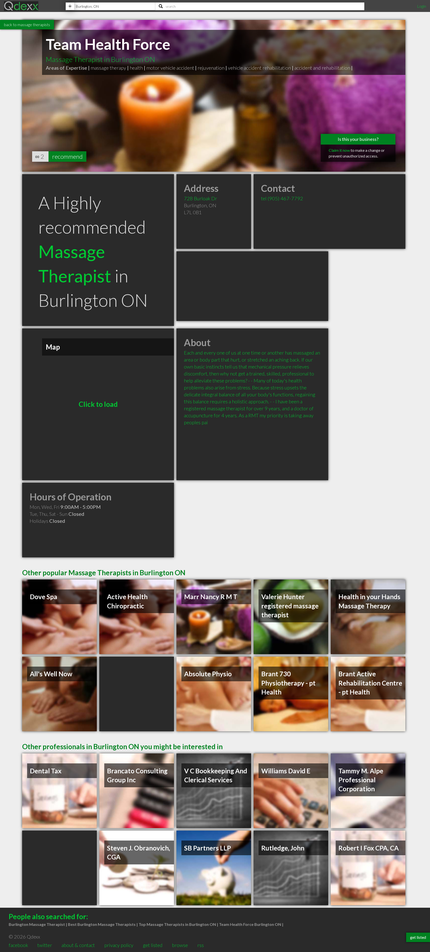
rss (200, 945)
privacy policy (118, 945)
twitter (44, 945)
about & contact (78, 945)
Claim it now (339, 150)
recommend (67, 156)
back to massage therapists (27, 24)
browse (180, 945)
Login (421, 6)
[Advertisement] (252, 286)
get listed (152, 945)
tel (282, 198)
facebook (18, 945)
